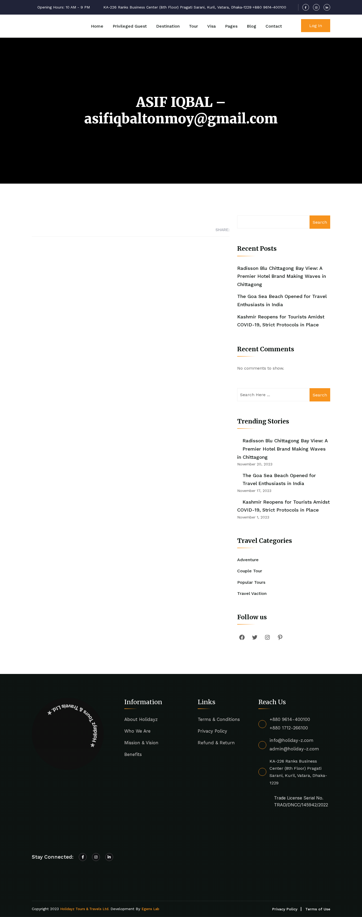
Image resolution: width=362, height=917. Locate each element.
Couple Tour (249, 570)
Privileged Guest (130, 26)
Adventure (248, 559)
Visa (211, 26)
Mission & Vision (141, 742)
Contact (274, 26)
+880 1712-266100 (289, 727)
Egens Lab (150, 909)
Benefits (133, 754)
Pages (231, 26)
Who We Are (137, 731)
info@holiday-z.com (292, 740)
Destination (168, 26)
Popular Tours (251, 582)
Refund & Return (216, 742)
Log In (315, 25)
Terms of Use (317, 909)
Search (320, 222)
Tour (193, 26)
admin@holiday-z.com (294, 748)
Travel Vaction (252, 593)
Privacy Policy (212, 731)
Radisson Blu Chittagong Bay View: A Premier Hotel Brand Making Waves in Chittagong (281, 276)
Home (97, 26)
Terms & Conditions (219, 719)
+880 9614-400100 (290, 719)
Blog (251, 26)
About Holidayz (141, 719)
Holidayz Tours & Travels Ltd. (84, 909)
